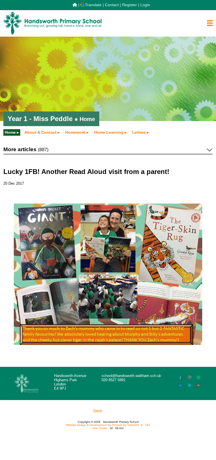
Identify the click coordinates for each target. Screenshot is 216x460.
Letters (139, 132)
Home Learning (108, 132)
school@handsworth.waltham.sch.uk (131, 376)
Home (10, 132)
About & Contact (40, 132)
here (97, 410)
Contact (112, 5)
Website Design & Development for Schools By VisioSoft (102, 424)
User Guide (100, 428)
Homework (75, 132)
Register (129, 5)
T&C (147, 424)
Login (145, 5)
